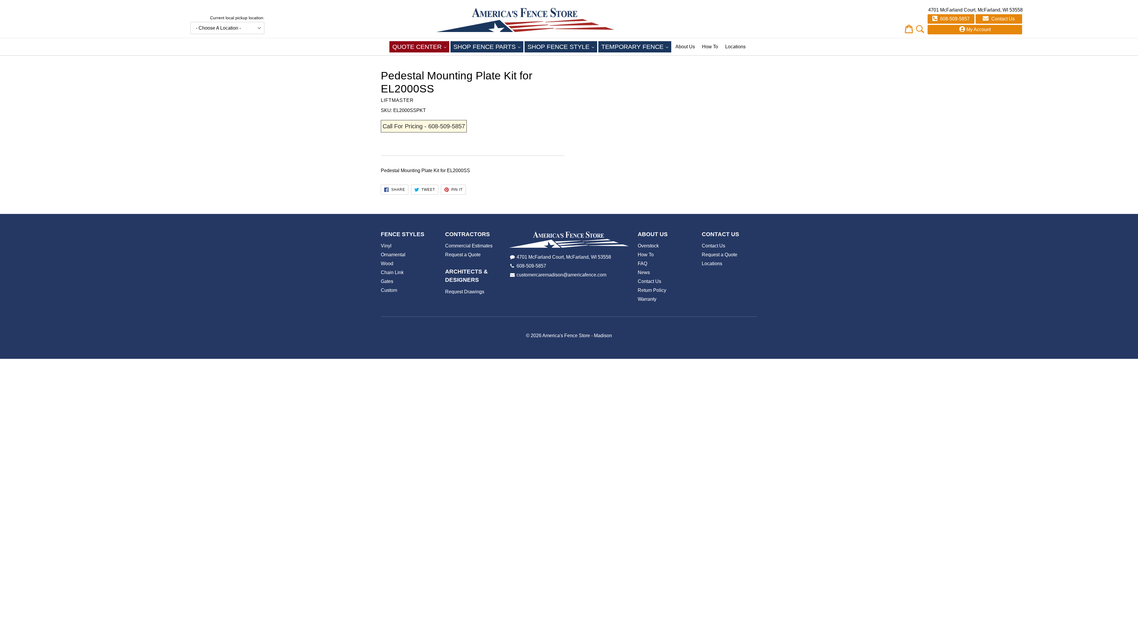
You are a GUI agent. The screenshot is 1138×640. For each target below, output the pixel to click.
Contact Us (1002, 18)
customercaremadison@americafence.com (561, 274)
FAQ (642, 263)
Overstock (648, 245)
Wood (387, 263)
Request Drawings (464, 291)
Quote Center (420, 46)
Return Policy (652, 290)
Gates (387, 281)
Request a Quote (463, 254)
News (644, 272)
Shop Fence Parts (488, 46)
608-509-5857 (954, 18)
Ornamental (393, 254)
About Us (685, 46)
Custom (389, 290)
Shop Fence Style (562, 46)
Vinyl (386, 245)
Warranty (647, 299)
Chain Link (392, 272)
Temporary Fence (636, 46)
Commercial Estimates (469, 245)
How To (710, 46)
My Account (978, 29)
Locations (735, 46)
